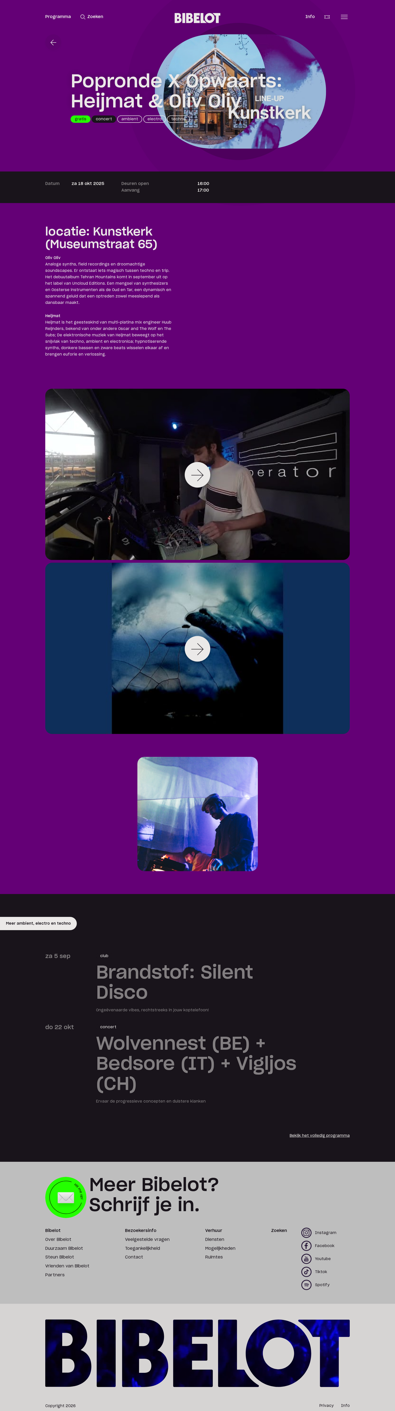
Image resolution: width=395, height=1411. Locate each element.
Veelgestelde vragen (147, 1240)
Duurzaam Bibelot (64, 1249)
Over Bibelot (58, 1240)
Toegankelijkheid (142, 1249)
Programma (58, 17)
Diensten (214, 1240)
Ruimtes (214, 1257)
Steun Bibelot (59, 1257)
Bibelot (53, 1231)
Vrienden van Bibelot (67, 1266)
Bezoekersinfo (140, 1231)
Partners (54, 1275)
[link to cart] (330, 17)
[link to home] (197, 18)
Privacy (326, 1406)
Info (310, 17)
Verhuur (213, 1231)
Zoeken (279, 1231)
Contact (134, 1257)
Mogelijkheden (220, 1249)
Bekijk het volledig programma (320, 1136)
